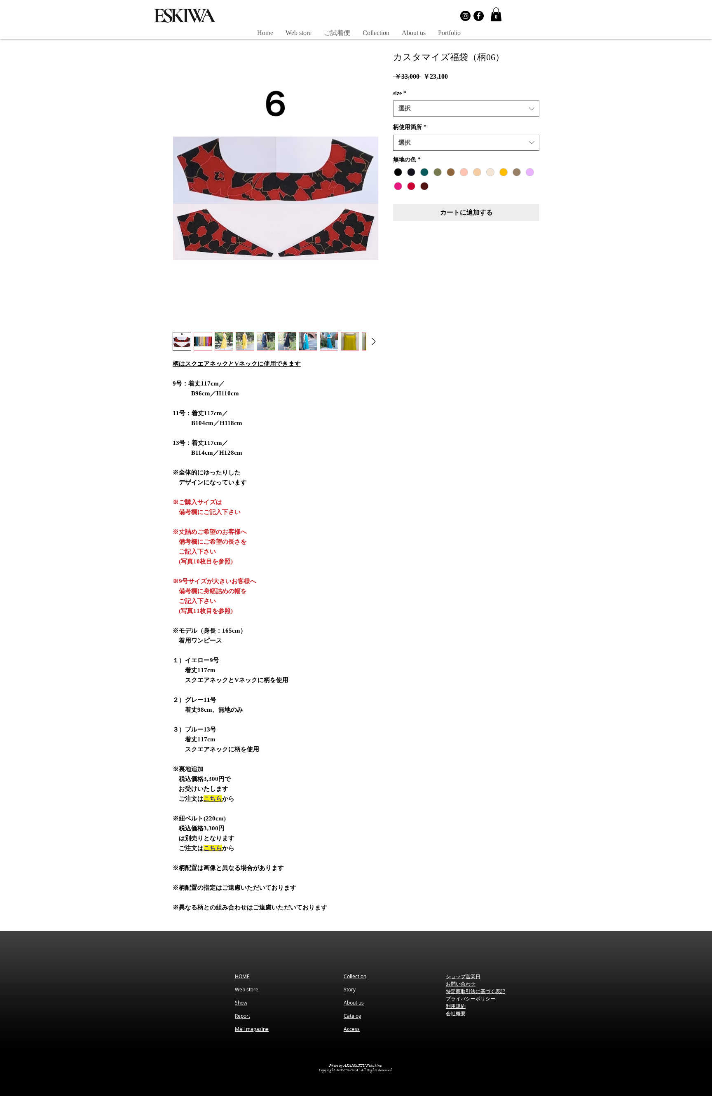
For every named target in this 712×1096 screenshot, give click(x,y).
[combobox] (466, 108)
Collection (355, 976)
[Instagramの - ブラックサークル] (465, 16)
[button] (496, 14)
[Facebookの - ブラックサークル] (478, 16)
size (399, 93)
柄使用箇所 (409, 127)
